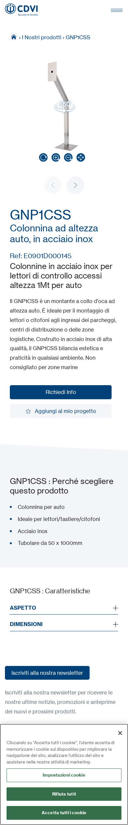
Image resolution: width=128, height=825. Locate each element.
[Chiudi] (120, 733)
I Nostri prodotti (41, 37)
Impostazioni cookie (64, 775)
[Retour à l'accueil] (21, 9)
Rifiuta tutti (64, 794)
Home (14, 37)
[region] (64, 774)
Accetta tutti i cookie (64, 812)
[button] (75, 185)
